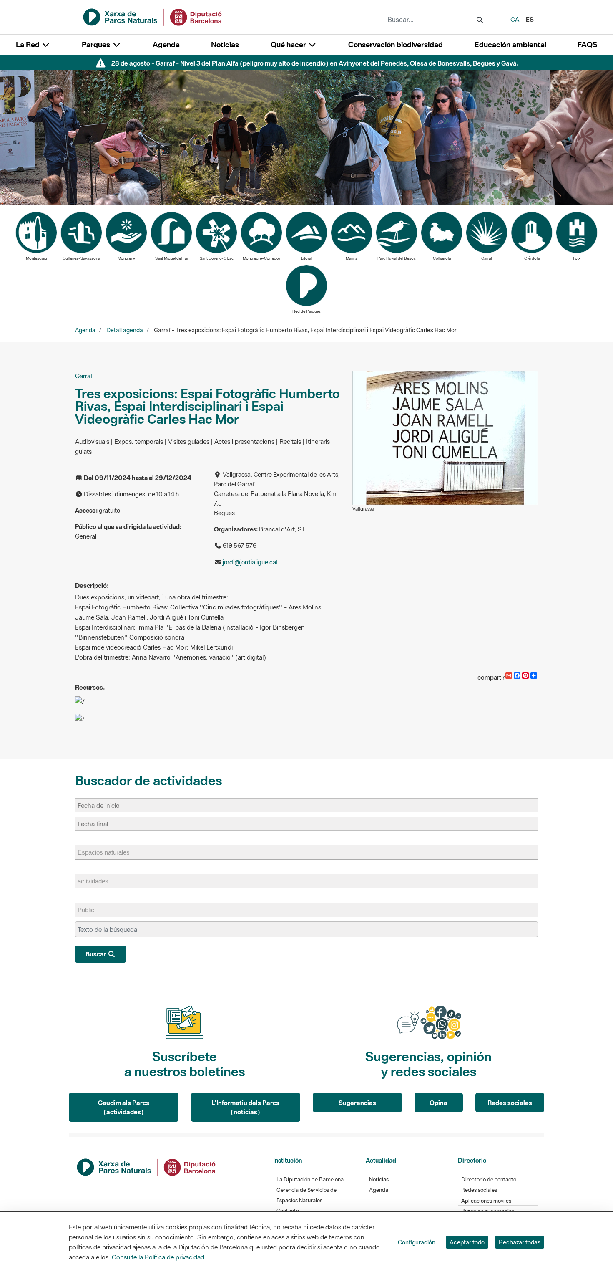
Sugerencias (357, 1102)
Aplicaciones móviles (486, 1200)
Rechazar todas (519, 1242)
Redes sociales (509, 1102)
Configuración (416, 1242)
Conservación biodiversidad (395, 44)
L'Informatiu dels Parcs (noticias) (245, 1107)
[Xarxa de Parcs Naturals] (153, 16)
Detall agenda (124, 330)
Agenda (166, 44)
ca (514, 19)
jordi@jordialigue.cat (249, 562)
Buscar (96, 954)
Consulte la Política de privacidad (158, 1257)
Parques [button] (97, 44)
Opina (438, 1102)
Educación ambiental (510, 44)
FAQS (587, 44)
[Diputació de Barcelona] (147, 1166)
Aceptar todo (467, 1242)
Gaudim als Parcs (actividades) (123, 1107)
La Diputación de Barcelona (310, 1179)
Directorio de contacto (488, 1179)
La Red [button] (28, 44)
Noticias (225, 44)
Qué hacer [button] (289, 44)
